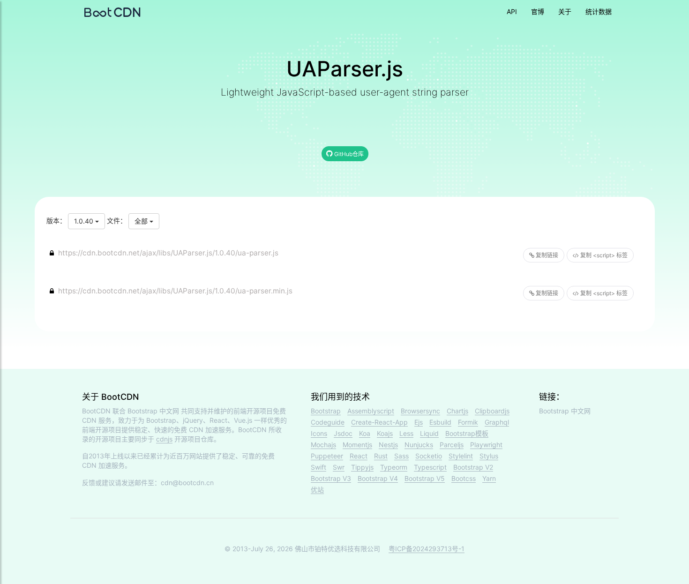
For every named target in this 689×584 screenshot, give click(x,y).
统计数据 (598, 11)
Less (406, 433)
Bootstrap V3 (331, 478)
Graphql (497, 422)
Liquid (429, 433)
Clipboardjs (492, 411)
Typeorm (393, 467)
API (512, 11)
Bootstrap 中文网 (153, 411)
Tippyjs (362, 467)
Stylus (488, 456)
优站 (317, 490)
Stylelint (461, 456)
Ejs (418, 422)
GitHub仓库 (348, 153)
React (358, 456)
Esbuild (440, 422)
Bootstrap (326, 411)
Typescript (430, 467)
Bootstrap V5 (424, 478)
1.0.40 (84, 221)
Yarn (489, 478)
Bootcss (463, 478)
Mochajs (323, 445)
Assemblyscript (370, 411)
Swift (318, 467)
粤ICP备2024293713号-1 (426, 549)
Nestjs (388, 445)
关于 (564, 11)
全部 (142, 221)
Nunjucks (418, 445)
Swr (338, 467)
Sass (401, 456)
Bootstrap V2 (473, 467)
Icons (319, 433)
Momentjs (357, 445)
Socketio (428, 456)
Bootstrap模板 (466, 433)
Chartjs (457, 411)
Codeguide (327, 422)
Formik (468, 422)
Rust (381, 456)
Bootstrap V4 (378, 478)
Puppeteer (327, 456)
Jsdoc (343, 433)
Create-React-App (379, 422)
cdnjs (164, 439)
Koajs (385, 433)
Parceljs (452, 445)
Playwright (486, 445)
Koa (364, 433)
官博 (537, 11)
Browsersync (420, 411)
